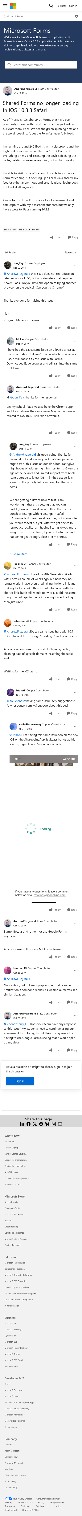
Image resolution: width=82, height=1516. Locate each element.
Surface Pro (10, 1141)
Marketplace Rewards (15, 1420)
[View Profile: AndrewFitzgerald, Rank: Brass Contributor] (7, 91)
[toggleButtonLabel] (76, 16)
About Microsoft (12, 1450)
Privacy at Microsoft (14, 1463)
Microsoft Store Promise (16, 1238)
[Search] (51, 5)
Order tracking (11, 1226)
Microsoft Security (13, 1329)
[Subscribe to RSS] (54, 1124)
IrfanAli (21, 690)
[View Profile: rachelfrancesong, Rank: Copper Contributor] (13, 726)
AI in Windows (11, 1172)
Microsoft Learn (12, 1396)
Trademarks (26, 1506)
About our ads (11, 1510)
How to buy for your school (17, 1287)
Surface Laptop (11, 1147)
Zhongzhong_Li (17, 1024)
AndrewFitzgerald (25, 89)
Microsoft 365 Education (16, 1281)
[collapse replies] (41, 260)
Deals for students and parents (19, 1299)
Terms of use (10, 1506)
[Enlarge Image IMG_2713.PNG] (44, 829)
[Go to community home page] (13, 6)
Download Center (13, 1208)
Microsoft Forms (15, 16)
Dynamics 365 (11, 1335)
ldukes (20, 339)
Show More (20, 554)
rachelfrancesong (30, 724)
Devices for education (15, 1268)
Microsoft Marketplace (15, 1414)
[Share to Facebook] (29, 1124)
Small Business (11, 1366)
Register (61, 5)
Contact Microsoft (25, 1502)
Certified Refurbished (14, 1232)
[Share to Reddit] (41, 1124)
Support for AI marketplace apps (19, 1402)
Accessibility (10, 1481)
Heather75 (20, 968)
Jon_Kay (18, 263)
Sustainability (11, 1487)
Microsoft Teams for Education (18, 1275)
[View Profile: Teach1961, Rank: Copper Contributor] (7, 566)
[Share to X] (35, 1124)
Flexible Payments (13, 1245)
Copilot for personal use (16, 1166)
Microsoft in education (15, 1262)
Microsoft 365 (11, 1341)
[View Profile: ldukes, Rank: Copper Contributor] (10, 341)
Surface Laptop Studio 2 (16, 1153)
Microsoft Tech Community (17, 1408)
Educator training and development (21, 1293)
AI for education (12, 1305)
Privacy (41, 1502)
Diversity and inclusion (15, 1475)
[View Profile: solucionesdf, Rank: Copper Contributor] (7, 623)
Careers (8, 1444)
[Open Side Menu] (5, 6)
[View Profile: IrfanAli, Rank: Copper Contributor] (10, 692)
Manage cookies (56, 1502)
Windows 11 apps (13, 1184)
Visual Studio (11, 1426)
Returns (8, 1220)
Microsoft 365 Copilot (15, 1360)
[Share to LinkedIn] (22, 1124)
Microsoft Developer (14, 1390)
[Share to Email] (60, 1124)
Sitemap (8, 1502)
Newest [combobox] (71, 252)
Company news (11, 1456)
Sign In (73, 5)
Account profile (11, 1202)
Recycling (56, 1506)
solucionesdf (21, 621)
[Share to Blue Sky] (47, 1124)
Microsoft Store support (16, 1214)
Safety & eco (42, 1506)
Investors (9, 1469)
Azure (7, 1383)
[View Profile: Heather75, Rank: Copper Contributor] (7, 970)
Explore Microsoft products (17, 1178)
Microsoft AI (10, 1323)
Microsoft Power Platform (16, 1347)
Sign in (20, 1081)
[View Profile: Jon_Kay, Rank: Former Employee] (7, 265)
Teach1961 (20, 564)
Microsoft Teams (12, 1354)
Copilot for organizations (16, 1159)
